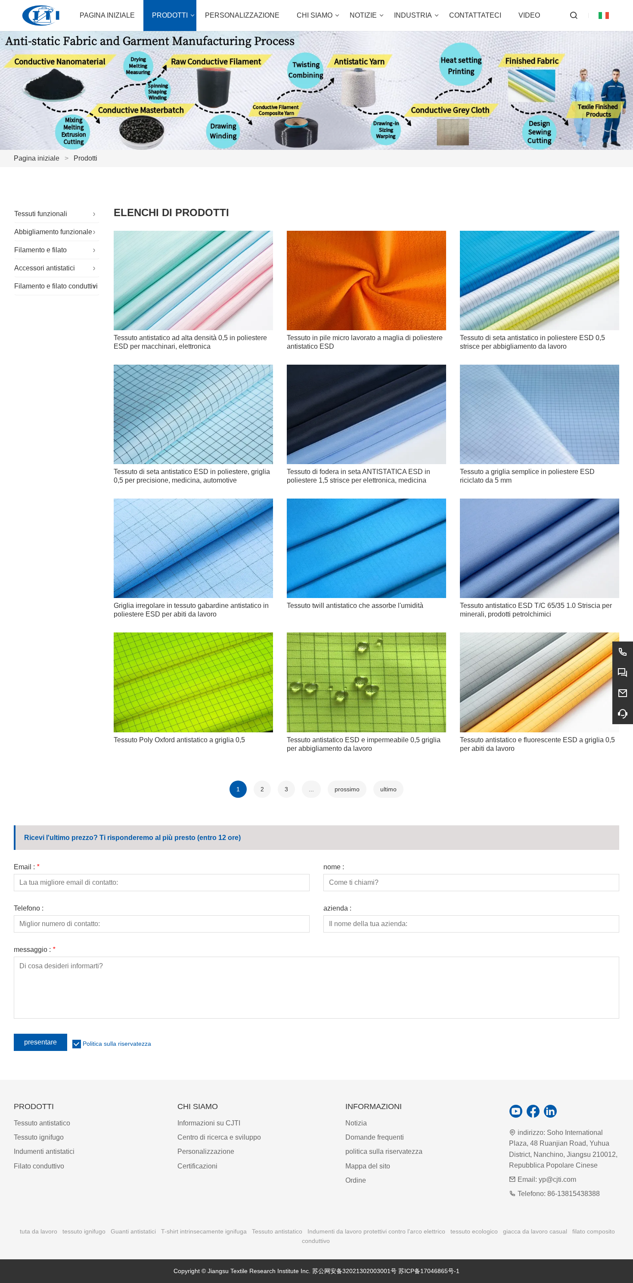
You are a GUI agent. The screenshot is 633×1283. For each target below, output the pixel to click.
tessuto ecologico (474, 1231)
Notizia (356, 1123)
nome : (333, 867)
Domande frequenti (374, 1137)
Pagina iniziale (36, 158)
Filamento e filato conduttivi (56, 286)
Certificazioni (197, 1166)
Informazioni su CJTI (208, 1123)
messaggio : (34, 949)
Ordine (355, 1180)
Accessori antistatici (44, 268)
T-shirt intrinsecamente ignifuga (204, 1231)
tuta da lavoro (38, 1231)
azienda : (337, 908)
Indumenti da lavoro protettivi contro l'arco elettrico (376, 1231)
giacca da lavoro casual (535, 1231)
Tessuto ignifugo (39, 1137)
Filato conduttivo (39, 1166)
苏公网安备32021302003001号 (354, 1271)
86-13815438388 (573, 1193)
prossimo (347, 789)
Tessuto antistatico (42, 1123)
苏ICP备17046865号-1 (428, 1271)
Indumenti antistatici (44, 1151)
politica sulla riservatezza (383, 1151)
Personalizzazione (205, 1151)
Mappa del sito (367, 1166)
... (311, 789)
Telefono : (28, 908)
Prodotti (85, 158)
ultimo (388, 789)
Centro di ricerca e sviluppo (219, 1137)
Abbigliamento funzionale (53, 232)
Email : (26, 867)
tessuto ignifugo (84, 1231)
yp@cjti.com (557, 1179)
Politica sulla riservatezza (117, 1043)
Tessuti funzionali (40, 213)
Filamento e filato (40, 250)
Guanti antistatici (133, 1231)
